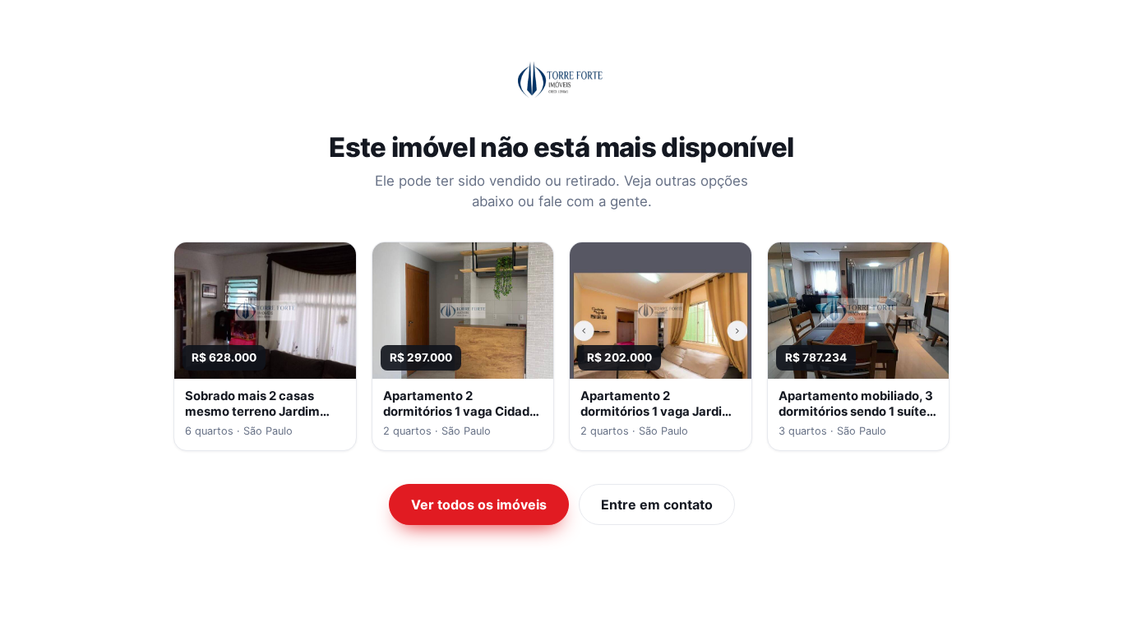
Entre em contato (657, 504)
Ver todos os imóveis (479, 504)
